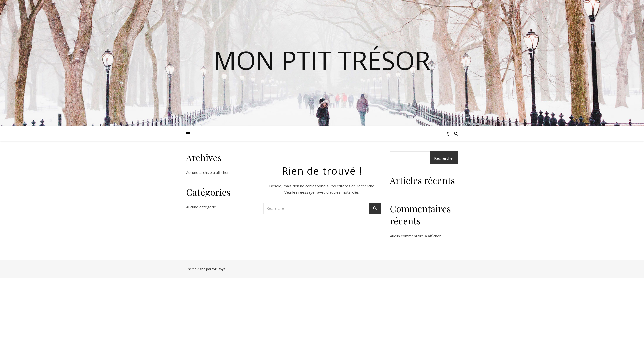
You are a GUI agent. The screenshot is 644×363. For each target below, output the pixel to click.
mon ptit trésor (322, 60)
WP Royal (219, 269)
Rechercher (444, 158)
